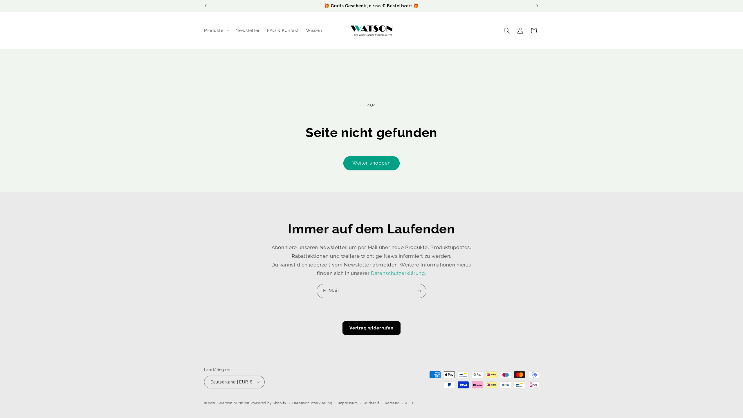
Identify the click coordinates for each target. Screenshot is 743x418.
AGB (409, 403)
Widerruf (371, 403)
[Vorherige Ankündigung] (205, 6)
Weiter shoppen (371, 163)
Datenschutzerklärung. (398, 273)
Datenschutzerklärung (312, 403)
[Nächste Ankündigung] (537, 6)
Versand (392, 403)
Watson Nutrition (234, 403)
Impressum (348, 403)
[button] (216, 30)
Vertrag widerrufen (371, 328)
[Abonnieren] (419, 291)
